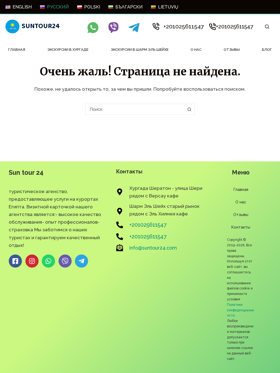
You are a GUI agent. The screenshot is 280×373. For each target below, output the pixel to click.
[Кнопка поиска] (189, 109)
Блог (267, 50)
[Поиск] (267, 27)
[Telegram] (134, 27)
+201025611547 (184, 26)
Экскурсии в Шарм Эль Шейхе (139, 50)
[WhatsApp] (93, 27)
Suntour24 (41, 26)
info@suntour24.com (153, 248)
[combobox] (135, 109)
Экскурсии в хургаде (67, 50)
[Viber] (113, 27)
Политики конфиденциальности (240, 310)
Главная (16, 50)
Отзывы (232, 50)
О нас (196, 50)
